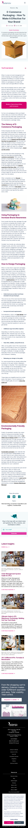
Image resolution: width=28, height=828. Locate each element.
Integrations (14, 758)
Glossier (18, 178)
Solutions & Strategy (7, 569)
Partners (14, 761)
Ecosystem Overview (14, 756)
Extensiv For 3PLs (14, 752)
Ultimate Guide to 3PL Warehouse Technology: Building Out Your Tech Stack (12, 618)
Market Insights (14, 780)
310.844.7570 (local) (14, 743)
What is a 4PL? (14, 787)
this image (18, 186)
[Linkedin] (14, 496)
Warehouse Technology (13, 568)
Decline (19, 822)
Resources (12, 7)
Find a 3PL (14, 754)
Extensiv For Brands (14, 749)
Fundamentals (17, 505)
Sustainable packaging (7, 452)
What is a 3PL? (14, 785)
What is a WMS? (14, 789)
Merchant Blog (6, 503)
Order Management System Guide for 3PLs (11, 575)
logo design (20, 314)
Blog (17, 7)
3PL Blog (3, 568)
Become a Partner (14, 763)
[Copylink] (8, 496)
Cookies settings (14, 819)
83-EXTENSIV (14, 739)
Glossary (14, 782)
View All (4, 547)
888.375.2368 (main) (14, 741)
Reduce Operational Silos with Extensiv (14, 105)
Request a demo (10, 699)
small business (10, 280)
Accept (8, 822)
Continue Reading (7, 589)
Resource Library (14, 776)
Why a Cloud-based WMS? (14, 792)
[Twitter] (19, 496)
